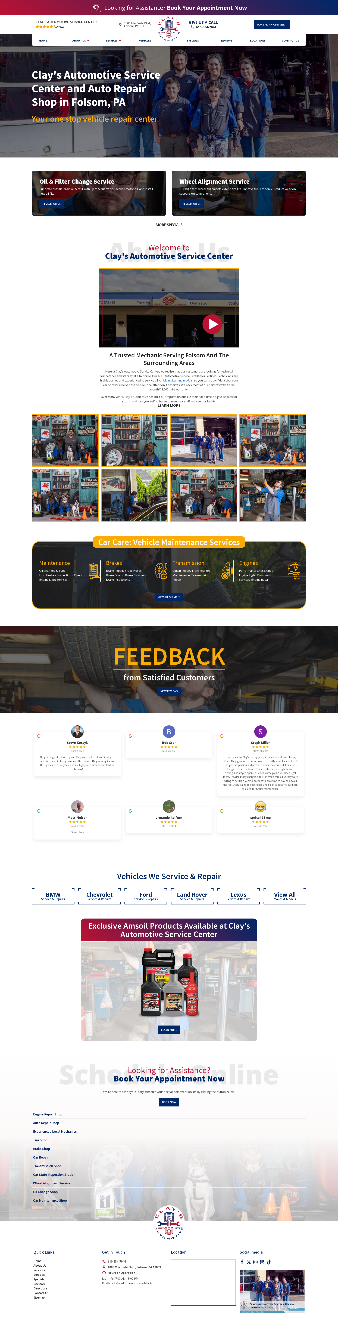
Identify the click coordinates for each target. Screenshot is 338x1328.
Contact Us (41, 1293)
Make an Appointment (272, 24)
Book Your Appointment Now (207, 8)
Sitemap (39, 1297)
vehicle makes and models (175, 380)
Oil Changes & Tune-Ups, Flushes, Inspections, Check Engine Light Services (60, 575)
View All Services (169, 597)
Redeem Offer (52, 203)
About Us (39, 1265)
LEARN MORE (169, 405)
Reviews (39, 1283)
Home (37, 1261)
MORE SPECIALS (169, 224)
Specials (38, 1279)
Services (39, 1270)
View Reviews (169, 691)
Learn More (169, 1030)
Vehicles (39, 1274)
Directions (40, 1288)
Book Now (169, 1102)
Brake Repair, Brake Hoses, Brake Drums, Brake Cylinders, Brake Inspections (126, 575)
